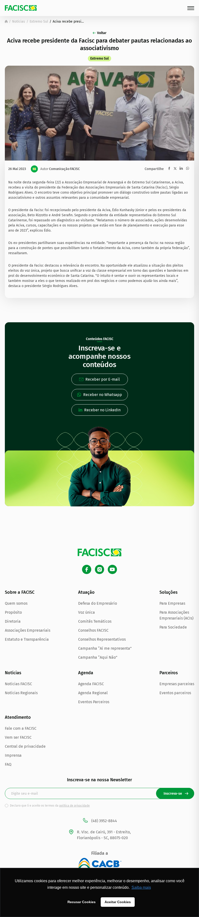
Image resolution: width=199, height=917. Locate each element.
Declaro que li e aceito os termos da (50, 805)
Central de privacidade (25, 746)
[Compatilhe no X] (175, 168)
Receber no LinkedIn (102, 410)
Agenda (85, 672)
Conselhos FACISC (93, 630)
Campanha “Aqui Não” (97, 657)
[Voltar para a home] (6, 21)
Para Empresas (172, 603)
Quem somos (16, 603)
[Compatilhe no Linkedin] (181, 168)
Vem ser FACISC (18, 737)
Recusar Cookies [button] (81, 902)
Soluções (168, 592)
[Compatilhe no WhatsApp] (187, 168)
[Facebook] (86, 569)
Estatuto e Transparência (27, 639)
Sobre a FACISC (19, 592)
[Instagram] (99, 569)
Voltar (102, 33)
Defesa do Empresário (97, 603)
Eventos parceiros (175, 693)
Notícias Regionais (21, 693)
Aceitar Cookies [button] (118, 902)
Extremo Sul (39, 21)
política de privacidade (74, 805)
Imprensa (13, 755)
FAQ (8, 764)
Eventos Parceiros (93, 702)
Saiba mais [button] (141, 887)
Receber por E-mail (102, 379)
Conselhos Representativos (102, 639)
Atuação (86, 592)
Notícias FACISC (18, 684)
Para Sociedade (173, 627)
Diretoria (13, 621)
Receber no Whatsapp (102, 394)
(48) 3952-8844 (104, 820)
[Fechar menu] (190, 8)
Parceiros (168, 672)
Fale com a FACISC (20, 728)
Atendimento (18, 717)
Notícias (18, 21)
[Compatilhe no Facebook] (169, 168)
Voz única (86, 612)
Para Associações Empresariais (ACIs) (176, 615)
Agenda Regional (93, 693)
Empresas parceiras (176, 684)
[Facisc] (21, 8)
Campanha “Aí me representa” (105, 648)
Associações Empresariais (27, 630)
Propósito (13, 612)
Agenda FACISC (91, 684)
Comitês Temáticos (94, 621)
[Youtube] (112, 569)
